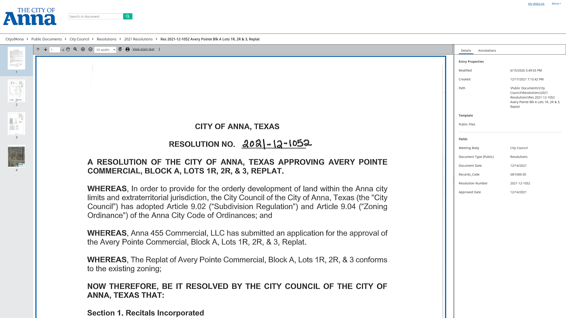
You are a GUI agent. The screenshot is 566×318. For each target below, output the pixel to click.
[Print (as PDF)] (127, 49)
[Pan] (68, 49)
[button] (16, 60)
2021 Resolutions (139, 39)
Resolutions (107, 39)
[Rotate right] (120, 49)
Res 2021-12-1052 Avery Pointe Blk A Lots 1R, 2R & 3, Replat (210, 39)
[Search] (127, 16)
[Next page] (45, 49)
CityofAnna (15, 39)
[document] (510, 181)
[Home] (31, 17)
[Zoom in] (83, 49)
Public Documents (47, 39)
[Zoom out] (90, 49)
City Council (80, 39)
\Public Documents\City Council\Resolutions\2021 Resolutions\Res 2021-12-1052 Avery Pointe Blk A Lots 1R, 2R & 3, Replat (535, 97)
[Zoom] (75, 49)
